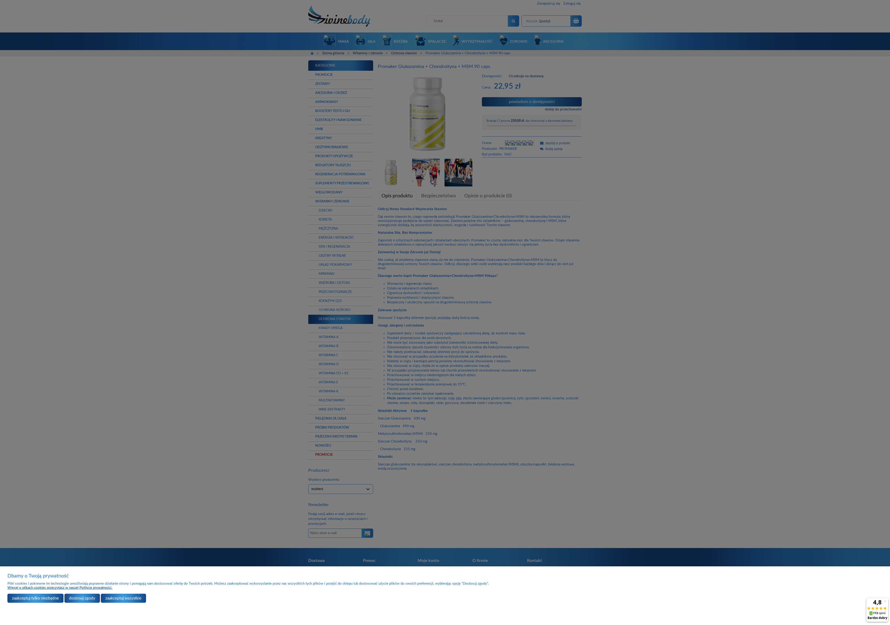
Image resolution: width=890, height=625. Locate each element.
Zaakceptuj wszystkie (123, 598)
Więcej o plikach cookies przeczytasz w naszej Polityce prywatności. (59, 588)
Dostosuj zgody (82, 598)
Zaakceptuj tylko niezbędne (35, 598)
